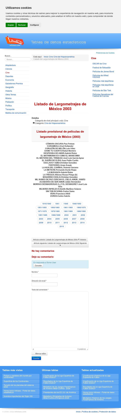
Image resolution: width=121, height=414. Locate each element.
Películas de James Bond (103, 71)
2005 (57, 218)
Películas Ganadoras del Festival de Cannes (103, 95)
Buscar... (8, 56)
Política (8, 105)
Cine (7, 72)
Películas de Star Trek (102, 90)
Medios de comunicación (15, 112)
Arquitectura (10, 65)
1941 (57, 203)
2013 (74, 222)
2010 (49, 222)
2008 (82, 218)
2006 (66, 218)
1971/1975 (42, 211)
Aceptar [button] (11, 25)
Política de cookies (90, 411)
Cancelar (38, 265)
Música (8, 98)
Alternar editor (40, 353)
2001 (75, 215)
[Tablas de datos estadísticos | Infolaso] (14, 41)
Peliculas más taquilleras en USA (103, 85)
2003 (41, 218)
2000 (66, 215)
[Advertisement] (17, 152)
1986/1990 (81, 211)
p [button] (33, 349)
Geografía (9, 87)
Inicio (78, 411)
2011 (57, 222)
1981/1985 (68, 211)
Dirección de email (39, 281)
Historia (8, 90)
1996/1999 (55, 215)
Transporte (9, 109)
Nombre (35, 272)
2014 (82, 222)
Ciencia (8, 68)
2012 (66, 222)
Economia (9, 79)
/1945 (65, 203)
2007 (74, 218)
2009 (41, 222)
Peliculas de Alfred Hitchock (100, 76)
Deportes (9, 76)
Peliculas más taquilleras (103, 81)
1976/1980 (55, 211)
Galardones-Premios (14, 83)
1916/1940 (46, 203)
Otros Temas (10, 94)
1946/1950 (76, 203)
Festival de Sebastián (102, 67)
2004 (49, 218)
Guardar (36, 358)
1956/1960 (55, 207)
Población (9, 101)
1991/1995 (42, 215)
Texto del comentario (40, 289)
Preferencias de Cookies (105, 53)
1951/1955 (42, 207)
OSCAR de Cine (99, 63)
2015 (62, 226)
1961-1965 (68, 207)
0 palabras (82, 349)
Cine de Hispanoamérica (54, 123)
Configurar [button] (34, 25)
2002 (83, 215)
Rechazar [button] (22, 25)
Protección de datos (107, 411)
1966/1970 (81, 207)
